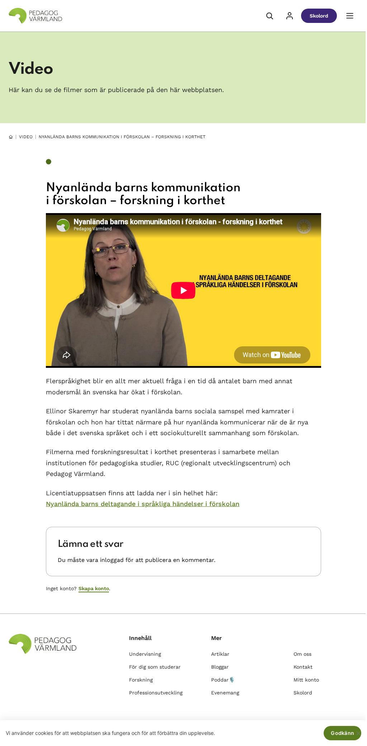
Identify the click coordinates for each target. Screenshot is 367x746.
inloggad (112, 560)
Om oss (302, 654)
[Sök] (269, 15)
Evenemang (225, 693)
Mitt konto (306, 680)
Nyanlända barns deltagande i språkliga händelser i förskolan (142, 503)
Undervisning (145, 654)
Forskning (141, 680)
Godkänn (342, 733)
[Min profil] (289, 15)
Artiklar (220, 654)
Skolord (319, 16)
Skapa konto (93, 588)
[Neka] (358, 733)
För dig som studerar (155, 667)
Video (26, 136)
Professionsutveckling (155, 693)
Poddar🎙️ (223, 680)
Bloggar (220, 667)
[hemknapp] (11, 137)
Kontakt (303, 667)
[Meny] (349, 15)
